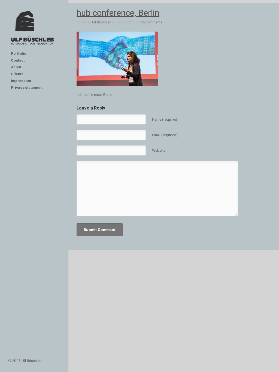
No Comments (151, 22)
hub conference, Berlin (118, 13)
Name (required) (165, 119)
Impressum (21, 80)
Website (158, 150)
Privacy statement (27, 87)
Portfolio (18, 53)
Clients (17, 74)
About (16, 67)
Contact (18, 60)
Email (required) (165, 135)
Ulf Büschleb (101, 22)
